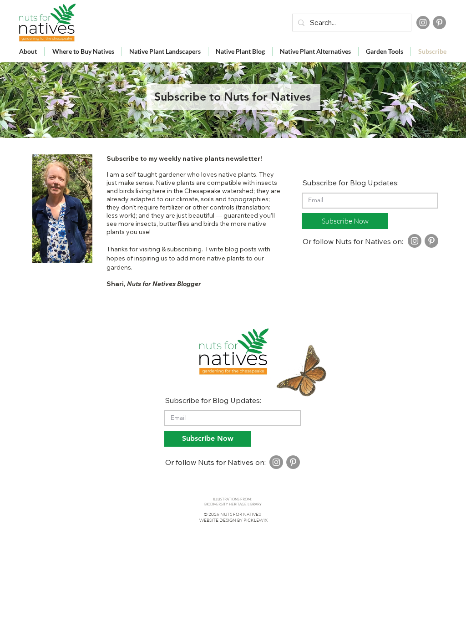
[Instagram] (423, 22)
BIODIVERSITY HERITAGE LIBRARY (233, 503)
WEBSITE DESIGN (217, 520)
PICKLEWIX (255, 520)
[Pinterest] (439, 22)
